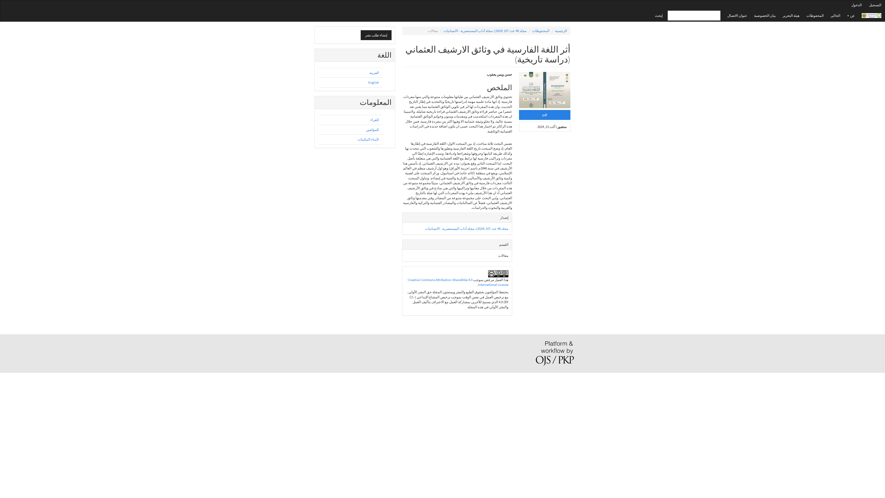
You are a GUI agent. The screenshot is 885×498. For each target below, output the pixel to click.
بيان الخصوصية (765, 15)
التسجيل (875, 5)
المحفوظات (815, 15)
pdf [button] (544, 115)
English (373, 82)
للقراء (374, 120)
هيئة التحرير (791, 15)
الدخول (856, 5)
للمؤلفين (372, 129)
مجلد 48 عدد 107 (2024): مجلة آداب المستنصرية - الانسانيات (485, 31)
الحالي (835, 15)
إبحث (659, 15)
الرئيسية (561, 31)
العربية (374, 73)
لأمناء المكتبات (368, 139)
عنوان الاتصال (737, 15)
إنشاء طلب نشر (376, 35)
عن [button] (852, 15)
